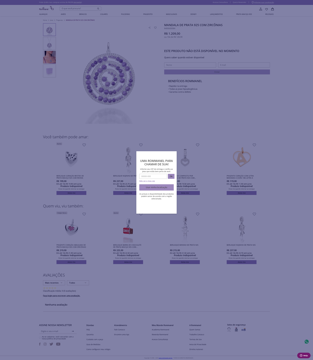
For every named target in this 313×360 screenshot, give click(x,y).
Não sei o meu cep (147, 181)
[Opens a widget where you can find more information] (304, 356)
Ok (171, 176)
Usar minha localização (156, 187)
